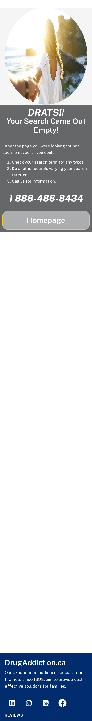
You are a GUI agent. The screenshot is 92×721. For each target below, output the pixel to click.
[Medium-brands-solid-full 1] (45, 703)
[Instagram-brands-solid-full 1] (28, 703)
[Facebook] (62, 703)
